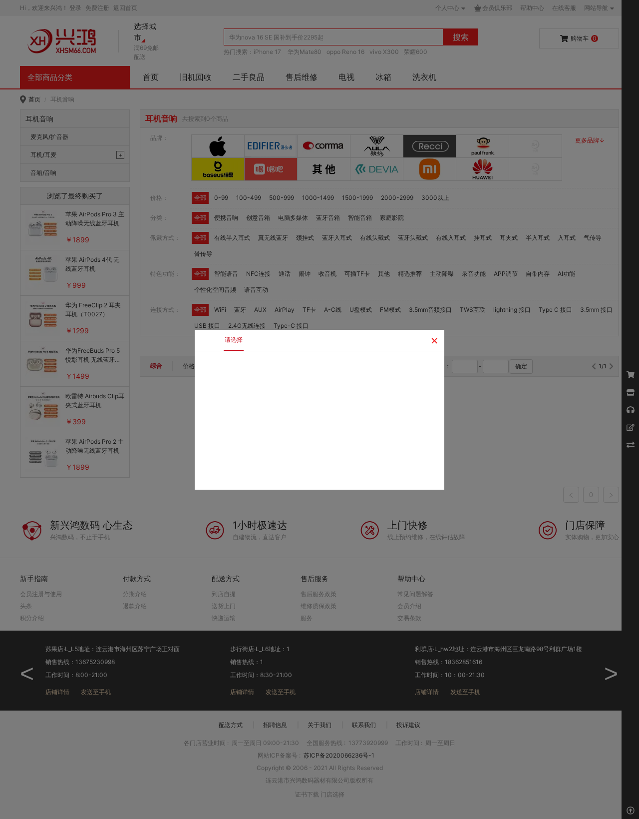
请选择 (234, 339)
